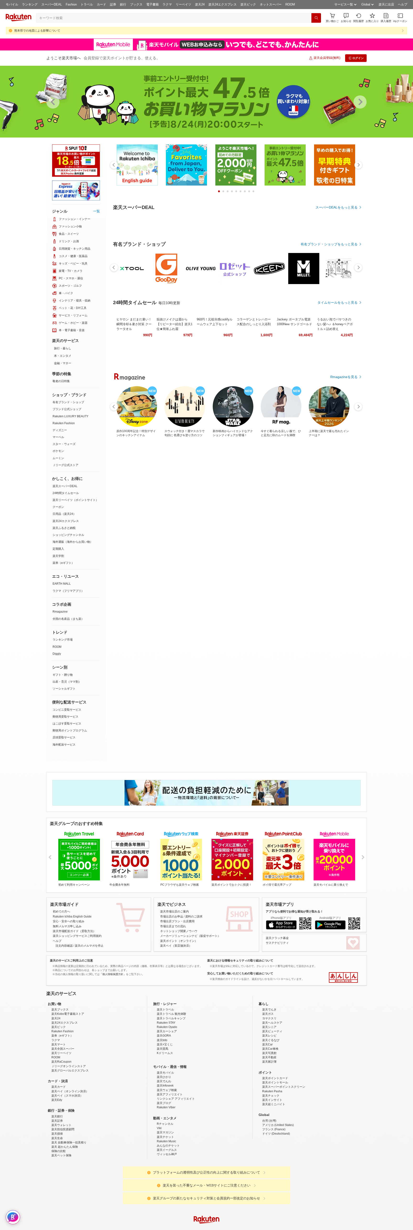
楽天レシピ (269, 1077)
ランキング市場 (63, 639)
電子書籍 (152, 4)
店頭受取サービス (64, 737)
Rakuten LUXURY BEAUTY (70, 416)
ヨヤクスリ (269, 1060)
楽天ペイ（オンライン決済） (70, 1133)
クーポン (58, 507)
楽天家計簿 (269, 1103)
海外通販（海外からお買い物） (73, 542)
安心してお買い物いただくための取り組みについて (240, 973)
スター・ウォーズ (64, 444)
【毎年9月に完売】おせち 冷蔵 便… (154, 477)
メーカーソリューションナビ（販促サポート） (190, 936)
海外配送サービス (64, 744)
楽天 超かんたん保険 (64, 1188)
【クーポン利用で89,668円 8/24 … (261, 477)
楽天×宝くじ (165, 1086)
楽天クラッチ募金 (277, 938)
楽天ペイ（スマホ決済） (67, 1137)
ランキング (30, 4)
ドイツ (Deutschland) (276, 1175)
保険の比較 (58, 1193)
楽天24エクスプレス (222, 4)
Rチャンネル (165, 1165)
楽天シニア (269, 1069)
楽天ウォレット (61, 1167)
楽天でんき (269, 1051)
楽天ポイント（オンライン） (178, 941)
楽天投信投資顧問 (62, 1171)
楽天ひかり (164, 1118)
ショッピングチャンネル (68, 535)
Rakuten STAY (166, 1064)
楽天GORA (164, 1077)
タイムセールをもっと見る (337, 508)
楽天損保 (57, 1175)
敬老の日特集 (61, 381)
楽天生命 (57, 1180)
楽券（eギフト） (63, 563)
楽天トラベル (165, 1051)
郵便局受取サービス (65, 716)
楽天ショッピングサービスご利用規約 (77, 936)
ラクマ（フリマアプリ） (68, 591)
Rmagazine (60, 611)
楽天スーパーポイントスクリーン (283, 1128)
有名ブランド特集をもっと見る (334, 581)
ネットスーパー (271, 4)
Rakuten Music (166, 1183)
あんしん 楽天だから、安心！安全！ (343, 977)
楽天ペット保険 (61, 1197)
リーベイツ (183, 4)
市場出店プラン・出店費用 (177, 921)
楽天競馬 (162, 1090)
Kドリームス (165, 1095)
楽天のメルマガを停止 (89, 945)
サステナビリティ (277, 942)
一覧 (96, 211)
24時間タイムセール (66, 493)
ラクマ (167, 4)
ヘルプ (402, 4)
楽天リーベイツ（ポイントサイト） (75, 500)
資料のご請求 (193, 916)
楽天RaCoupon (61, 1103)
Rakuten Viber (166, 1149)
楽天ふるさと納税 (64, 528)
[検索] (316, 18)
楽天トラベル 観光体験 (171, 1055)
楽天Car (267, 1086)
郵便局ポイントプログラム (70, 730)
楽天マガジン (165, 1174)
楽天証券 (57, 1162)
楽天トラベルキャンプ (171, 1060)
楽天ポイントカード (275, 1120)
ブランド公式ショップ (67, 409)
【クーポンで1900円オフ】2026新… (342, 477)
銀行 (123, 4)
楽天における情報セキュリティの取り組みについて (240, 960)
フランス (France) (273, 1171)
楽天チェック (270, 1137)
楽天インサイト (272, 1141)
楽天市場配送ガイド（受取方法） (74, 931)
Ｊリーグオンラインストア (68, 1108)
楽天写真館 (269, 1095)
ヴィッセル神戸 (167, 1196)
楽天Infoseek (165, 1127)
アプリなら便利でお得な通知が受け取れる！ (294, 911)
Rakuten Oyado (167, 1069)
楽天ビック (248, 4)
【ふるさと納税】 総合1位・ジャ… (207, 477)
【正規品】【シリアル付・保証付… (234, 477)
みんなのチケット (168, 1187)
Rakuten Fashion (64, 423)
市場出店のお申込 (171, 916)
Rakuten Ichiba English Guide (72, 916)
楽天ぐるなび (270, 1082)
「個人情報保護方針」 (113, 974)
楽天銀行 (57, 1158)
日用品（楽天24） (64, 514)
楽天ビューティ (272, 1073)
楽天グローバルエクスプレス (70, 1112)
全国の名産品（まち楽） (68, 618)
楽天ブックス (60, 1051)
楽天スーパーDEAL (65, 486)
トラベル (87, 4)
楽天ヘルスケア (272, 1064)
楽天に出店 (386, 4)
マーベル (58, 437)
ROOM (290, 4)
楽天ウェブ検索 (167, 1132)
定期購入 (58, 548)
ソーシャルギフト (64, 688)
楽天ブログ (164, 1145)
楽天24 (200, 4)
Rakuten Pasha (272, 1133)
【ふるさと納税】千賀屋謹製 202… (314, 477)
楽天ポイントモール (275, 1124)
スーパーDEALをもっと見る (336, 207)
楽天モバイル (165, 1114)
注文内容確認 (64, 945)
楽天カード (58, 1128)
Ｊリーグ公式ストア (65, 465)
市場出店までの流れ (173, 926)
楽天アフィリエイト (170, 1136)
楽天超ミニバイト (273, 1146)
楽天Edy (56, 1141)
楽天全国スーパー (62, 1090)
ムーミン (58, 458)
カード (101, 4)
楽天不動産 (269, 1099)
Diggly (57, 653)
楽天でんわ (164, 1123)
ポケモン (58, 451)
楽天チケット (165, 1179)
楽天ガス (268, 1055)
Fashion (71, 4)
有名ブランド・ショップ (68, 402)
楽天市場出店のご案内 (174, 911)
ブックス (136, 4)
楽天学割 (58, 556)
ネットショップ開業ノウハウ (178, 931)
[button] (346, 18)
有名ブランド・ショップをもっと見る (329, 376)
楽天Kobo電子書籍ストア (67, 1055)
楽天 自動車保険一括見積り (69, 1184)
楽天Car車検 (270, 1090)
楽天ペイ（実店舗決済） (176, 945)
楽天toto (162, 1082)
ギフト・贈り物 (63, 674)
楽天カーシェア (167, 1073)
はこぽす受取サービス (67, 723)
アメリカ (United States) (278, 1167)
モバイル (12, 4)
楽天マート (58, 1086)
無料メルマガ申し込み (67, 926)
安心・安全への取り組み (68, 921)
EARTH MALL (62, 583)
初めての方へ (61, 911)
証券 (113, 4)
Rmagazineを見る (344, 644)
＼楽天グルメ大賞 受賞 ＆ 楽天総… (288, 477)
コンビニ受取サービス (67, 709)
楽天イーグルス (167, 1191)
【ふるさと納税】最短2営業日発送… (181, 477)
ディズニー (60, 430)
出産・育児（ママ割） (67, 681)
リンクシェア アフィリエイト (176, 1140)
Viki (159, 1170)
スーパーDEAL (51, 4)
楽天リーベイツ (61, 1095)
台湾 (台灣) (269, 1162)
